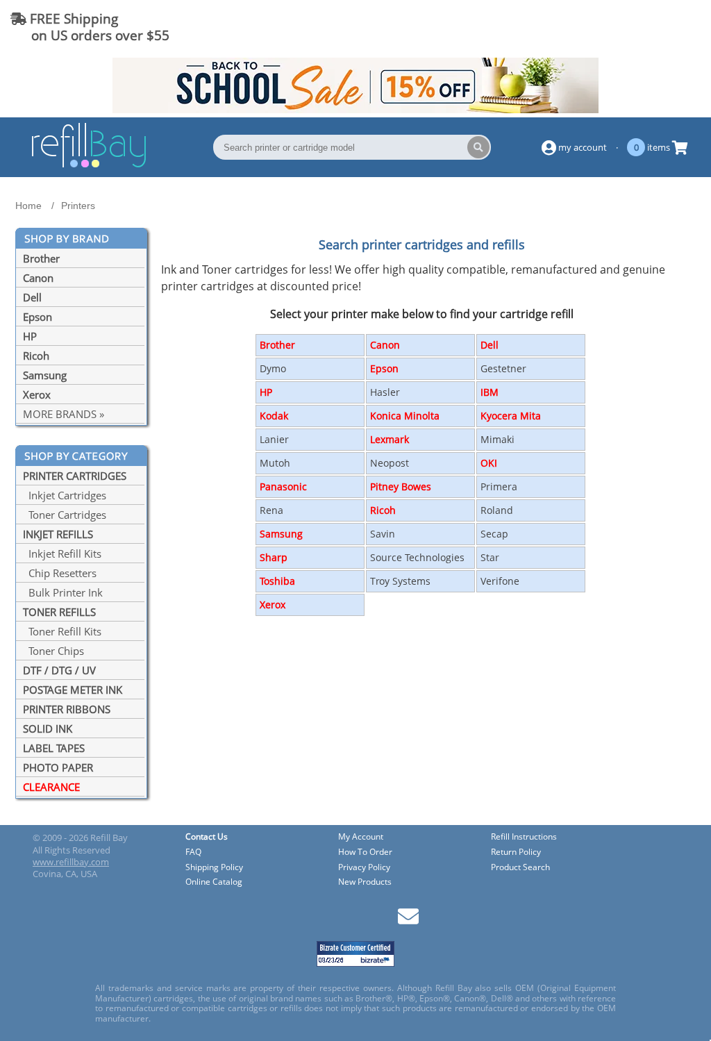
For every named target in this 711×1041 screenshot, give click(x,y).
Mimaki (497, 439)
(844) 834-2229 (651, 26)
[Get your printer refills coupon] (355, 109)
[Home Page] (89, 165)
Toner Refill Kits (62, 631)
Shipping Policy (214, 868)
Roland (496, 510)
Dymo (273, 368)
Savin (382, 533)
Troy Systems (400, 581)
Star (489, 557)
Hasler (385, 392)
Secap (494, 533)
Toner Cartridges (64, 515)
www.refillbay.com (71, 862)
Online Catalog (213, 882)
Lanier (274, 439)
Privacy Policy (364, 868)
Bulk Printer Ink (63, 592)
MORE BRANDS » (63, 414)
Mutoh (275, 462)
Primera (498, 486)
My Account (360, 837)
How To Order (365, 852)
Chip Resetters (60, 573)
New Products (365, 882)
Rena (271, 510)
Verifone (499, 581)
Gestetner (503, 368)
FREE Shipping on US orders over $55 (89, 27)
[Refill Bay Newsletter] (408, 921)
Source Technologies (417, 557)
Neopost (389, 462)
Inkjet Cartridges (64, 495)
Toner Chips (53, 651)
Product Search (520, 868)
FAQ (193, 852)
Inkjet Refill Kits (62, 553)
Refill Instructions (524, 837)
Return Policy (516, 852)
